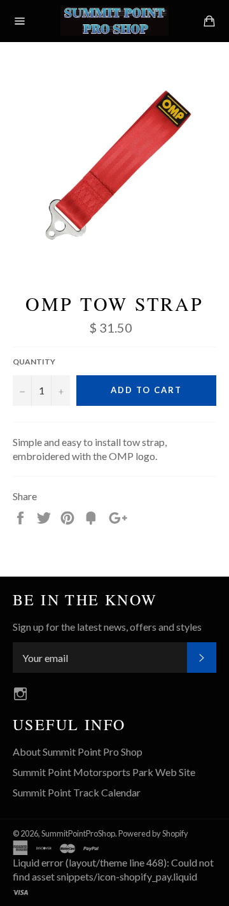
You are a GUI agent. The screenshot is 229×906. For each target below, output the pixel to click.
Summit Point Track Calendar (77, 792)
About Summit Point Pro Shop (77, 751)
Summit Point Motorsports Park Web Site (104, 772)
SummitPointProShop (78, 833)
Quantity (34, 361)
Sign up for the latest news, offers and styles (107, 627)
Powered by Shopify (153, 833)
